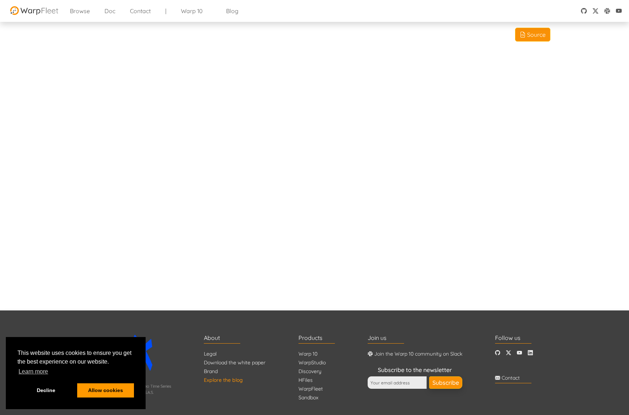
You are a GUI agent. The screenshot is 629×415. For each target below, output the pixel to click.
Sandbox (308, 397)
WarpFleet (310, 388)
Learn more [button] (33, 371)
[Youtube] (519, 353)
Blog (232, 11)
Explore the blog (223, 380)
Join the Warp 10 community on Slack (417, 354)
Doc (109, 11)
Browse (80, 11)
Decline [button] (46, 390)
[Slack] (607, 11)
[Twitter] (508, 353)
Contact (140, 11)
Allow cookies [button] (105, 390)
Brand (211, 371)
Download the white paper (234, 362)
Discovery (309, 371)
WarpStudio (312, 362)
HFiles (305, 380)
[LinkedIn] (530, 353)
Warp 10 (192, 11)
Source (536, 34)
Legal (210, 354)
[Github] (497, 353)
